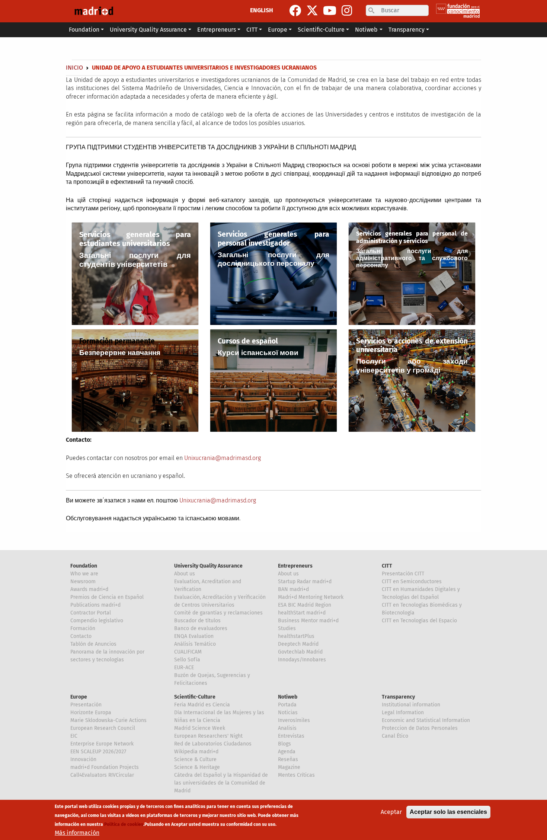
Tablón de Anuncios (93, 644)
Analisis (287, 728)
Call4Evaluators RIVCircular (102, 775)
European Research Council (102, 728)
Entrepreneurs (295, 566)
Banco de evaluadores (200, 628)
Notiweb (287, 697)
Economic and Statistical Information (426, 720)
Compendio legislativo (96, 620)
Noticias (288, 712)
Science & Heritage (197, 767)
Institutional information (411, 705)
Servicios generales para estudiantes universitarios (135, 239)
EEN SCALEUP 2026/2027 (98, 751)
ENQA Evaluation (194, 636)
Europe (78, 697)
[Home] (94, 11)
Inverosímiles (294, 720)
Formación (82, 628)
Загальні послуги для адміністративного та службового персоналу (412, 258)
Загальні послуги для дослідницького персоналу (273, 259)
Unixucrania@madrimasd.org (222, 457)
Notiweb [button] (366, 29)
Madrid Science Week (199, 728)
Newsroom (83, 581)
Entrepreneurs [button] (216, 29)
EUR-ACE (184, 667)
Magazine (289, 767)
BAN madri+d (293, 589)
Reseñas (288, 759)
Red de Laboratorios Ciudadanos (213, 744)
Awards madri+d (89, 589)
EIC (73, 736)
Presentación (86, 705)
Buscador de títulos (197, 620)
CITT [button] (251, 29)
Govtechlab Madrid (300, 652)
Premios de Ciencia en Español (107, 597)
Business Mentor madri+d (308, 620)
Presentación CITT (403, 574)
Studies (287, 628)
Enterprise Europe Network (102, 744)
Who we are (84, 574)
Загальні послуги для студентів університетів (135, 260)
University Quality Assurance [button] (148, 29)
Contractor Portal (90, 613)
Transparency (398, 697)
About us (184, 574)
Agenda (286, 751)
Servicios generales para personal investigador (273, 238)
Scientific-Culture (194, 697)
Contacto (81, 636)
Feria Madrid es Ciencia (202, 705)
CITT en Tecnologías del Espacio (419, 620)
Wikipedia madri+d (196, 751)
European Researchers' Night (208, 736)
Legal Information (403, 712)
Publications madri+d (95, 605)
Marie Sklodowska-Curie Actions (108, 720)
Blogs (284, 744)
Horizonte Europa (90, 712)
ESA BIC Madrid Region (304, 605)
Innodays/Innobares (302, 660)
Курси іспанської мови (258, 352)
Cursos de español (248, 341)
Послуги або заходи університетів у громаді (412, 365)
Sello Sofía (187, 660)
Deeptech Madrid (298, 644)
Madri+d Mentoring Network (310, 597)
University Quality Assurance (208, 566)
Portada (287, 705)
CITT (387, 566)
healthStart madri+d (302, 613)
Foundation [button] (84, 29)
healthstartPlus (296, 636)
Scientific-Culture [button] (321, 29)
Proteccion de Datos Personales (420, 728)
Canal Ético (395, 736)
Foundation (83, 566)
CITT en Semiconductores (412, 581)
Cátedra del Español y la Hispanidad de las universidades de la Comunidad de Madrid (221, 783)
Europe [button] (277, 29)
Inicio (74, 67)
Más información (77, 832)
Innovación (83, 759)
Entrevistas (291, 736)
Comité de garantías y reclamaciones (218, 613)
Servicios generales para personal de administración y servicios (412, 237)
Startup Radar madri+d (305, 581)
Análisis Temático (195, 644)
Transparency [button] (406, 29)
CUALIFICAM (188, 652)
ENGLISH (261, 10)
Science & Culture (195, 759)
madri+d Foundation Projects (104, 767)
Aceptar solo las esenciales (448, 812)
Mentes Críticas (296, 775)
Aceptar (391, 811)
